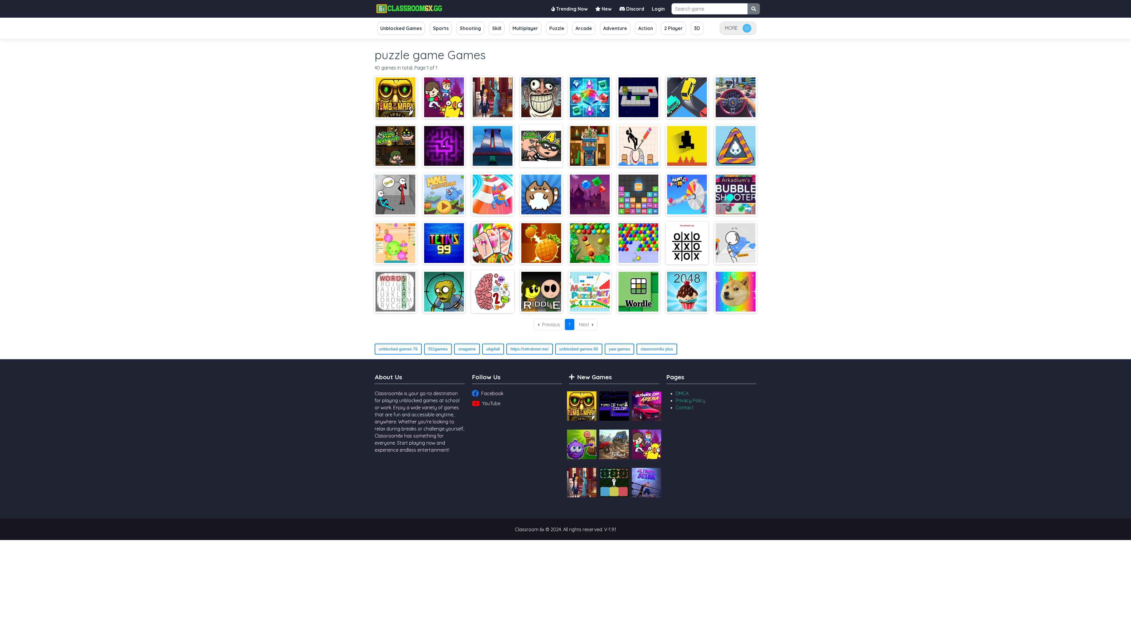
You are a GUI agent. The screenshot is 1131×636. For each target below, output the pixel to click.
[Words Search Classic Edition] (395, 291)
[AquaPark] (492, 194)
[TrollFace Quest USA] (541, 97)
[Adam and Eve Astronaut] (589, 146)
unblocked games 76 (398, 349)
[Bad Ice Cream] (735, 146)
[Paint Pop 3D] (687, 194)
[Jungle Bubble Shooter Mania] (589, 243)
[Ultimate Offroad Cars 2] (614, 444)
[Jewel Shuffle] (589, 194)
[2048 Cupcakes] (687, 291)
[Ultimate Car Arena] (646, 406)
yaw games (619, 349)
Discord (634, 9)
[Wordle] (638, 291)
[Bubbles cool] (638, 243)
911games (438, 349)
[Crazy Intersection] (687, 97)
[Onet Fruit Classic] (541, 243)
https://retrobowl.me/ (529, 349)
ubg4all (493, 349)
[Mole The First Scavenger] (444, 194)
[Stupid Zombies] (444, 291)
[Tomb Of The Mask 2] (395, 97)
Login (658, 9)
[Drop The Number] (638, 194)
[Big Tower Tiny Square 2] (492, 146)
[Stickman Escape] (395, 194)
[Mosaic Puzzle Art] (589, 291)
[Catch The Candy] (582, 444)
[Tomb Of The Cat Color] (614, 406)
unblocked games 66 (578, 349)
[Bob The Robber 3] (395, 146)
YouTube (491, 403)
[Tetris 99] (444, 243)
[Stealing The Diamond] (735, 243)
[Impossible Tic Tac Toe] (687, 243)
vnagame (467, 349)
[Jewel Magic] (589, 97)
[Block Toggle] (614, 482)
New (606, 9)
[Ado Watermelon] (395, 243)
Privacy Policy (690, 400)
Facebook (492, 393)
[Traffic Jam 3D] (735, 97)
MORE (731, 28)
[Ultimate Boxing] (646, 482)
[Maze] (444, 146)
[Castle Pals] (444, 97)
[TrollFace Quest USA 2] (492, 97)
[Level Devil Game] (687, 146)
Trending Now (571, 9)
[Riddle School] (541, 291)
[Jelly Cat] (541, 194)
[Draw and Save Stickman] (638, 146)
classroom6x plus (657, 349)
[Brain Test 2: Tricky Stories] (492, 291)
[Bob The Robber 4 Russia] (541, 146)
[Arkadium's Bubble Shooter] (735, 194)
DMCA (682, 393)
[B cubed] (638, 97)
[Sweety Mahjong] (492, 243)
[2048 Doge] (735, 291)
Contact (685, 407)
